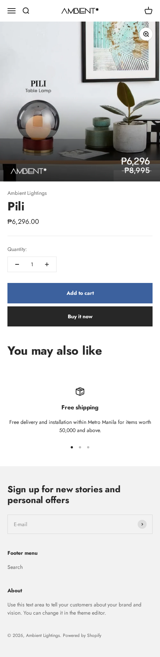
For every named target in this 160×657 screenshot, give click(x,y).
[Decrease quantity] (17, 264)
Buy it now (80, 316)
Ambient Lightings (27, 193)
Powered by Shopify (82, 635)
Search (15, 567)
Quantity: (17, 249)
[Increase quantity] (47, 264)
